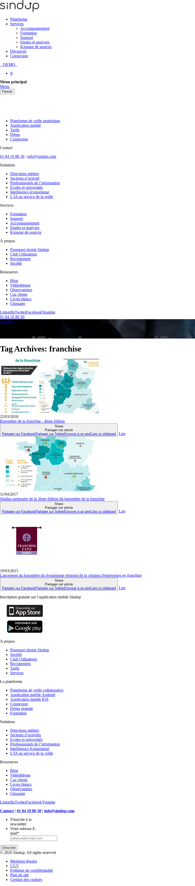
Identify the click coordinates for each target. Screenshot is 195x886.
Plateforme (18, 19)
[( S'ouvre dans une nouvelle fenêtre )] (24, 617)
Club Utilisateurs (23, 254)
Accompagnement (35, 28)
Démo (15, 134)
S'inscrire (8, 848)
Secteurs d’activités (25, 735)
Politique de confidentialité (31, 870)
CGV (14, 866)
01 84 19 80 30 (12, 156)
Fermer (7, 91)
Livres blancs (20, 299)
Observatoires (21, 290)
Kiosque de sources (36, 47)
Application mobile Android (32, 695)
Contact (7, 811)
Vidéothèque (20, 285)
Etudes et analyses (35, 42)
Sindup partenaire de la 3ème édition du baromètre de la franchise (52, 499)
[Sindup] (19, 10)
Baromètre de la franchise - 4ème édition (32, 421)
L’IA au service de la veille (31, 196)
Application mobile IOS (29, 699)
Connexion (19, 56)
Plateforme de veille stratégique (35, 121)
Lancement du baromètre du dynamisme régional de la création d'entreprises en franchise (71, 575)
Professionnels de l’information (35, 183)
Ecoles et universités (26, 187)
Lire (122, 433)
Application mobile (25, 125)
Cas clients (18, 294)
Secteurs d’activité (24, 178)
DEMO (8, 64)
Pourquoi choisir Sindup (29, 249)
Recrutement (20, 259)
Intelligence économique (29, 192)
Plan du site (19, 875)
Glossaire (17, 303)
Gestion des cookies (26, 879)
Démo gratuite (21, 708)
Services (17, 24)
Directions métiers (24, 174)
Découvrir (18, 51)
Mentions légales (23, 861)
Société (16, 263)
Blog (14, 280)
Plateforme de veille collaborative (36, 690)
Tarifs (14, 130)
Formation (28, 33)
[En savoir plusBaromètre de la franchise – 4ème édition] (51, 412)
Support (26, 37)
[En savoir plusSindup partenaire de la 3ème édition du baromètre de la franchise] (51, 489)
